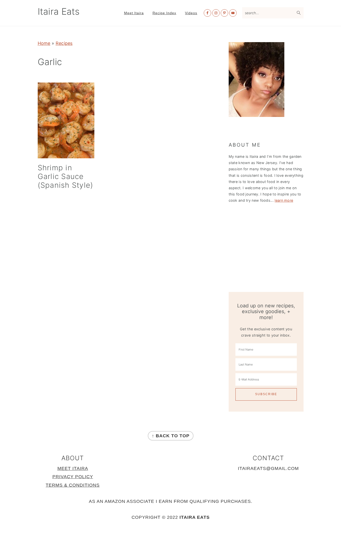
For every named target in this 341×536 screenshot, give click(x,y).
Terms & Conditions (73, 485)
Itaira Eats (59, 11)
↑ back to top (170, 435)
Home (44, 43)
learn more (284, 200)
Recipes (64, 43)
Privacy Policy (72, 476)
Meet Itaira (72, 468)
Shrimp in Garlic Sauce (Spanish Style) (65, 176)
